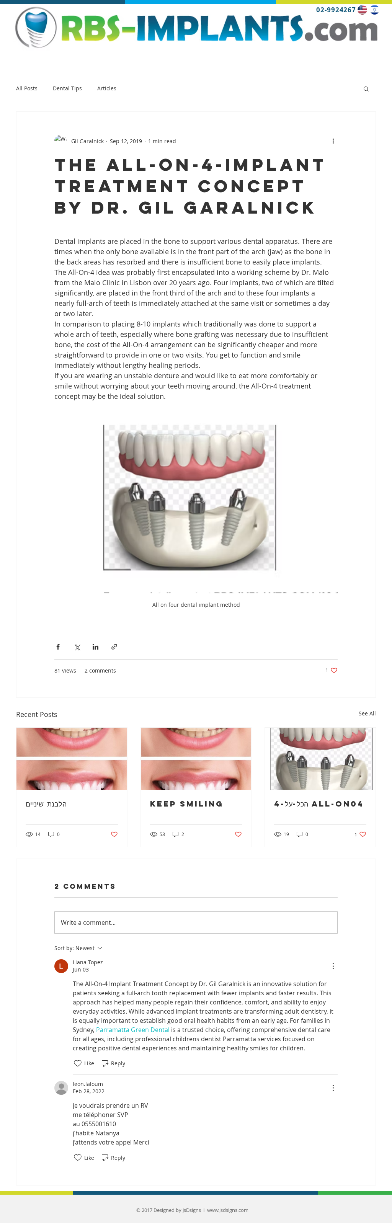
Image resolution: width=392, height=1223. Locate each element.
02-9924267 (335, 9)
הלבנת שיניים (46, 803)
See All (367, 713)
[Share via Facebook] (58, 646)
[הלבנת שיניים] (71, 759)
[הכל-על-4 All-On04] (320, 759)
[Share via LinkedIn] (95, 646)
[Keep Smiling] (196, 759)
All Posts (27, 88)
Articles (106, 88)
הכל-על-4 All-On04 (319, 803)
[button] (366, 88)
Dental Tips (67, 88)
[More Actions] (333, 966)
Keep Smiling (188, 803)
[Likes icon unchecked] (78, 1063)
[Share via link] (114, 646)
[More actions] (333, 140)
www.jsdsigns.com (227, 1210)
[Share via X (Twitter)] (76, 646)
